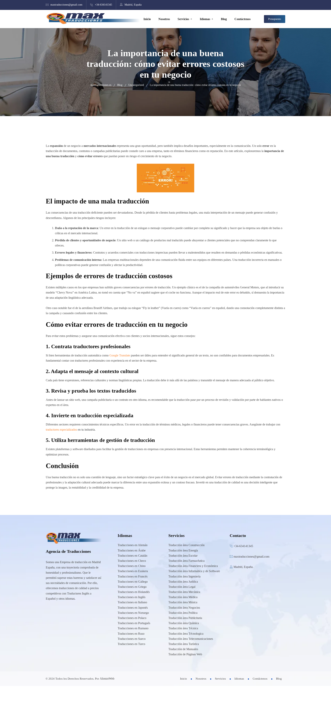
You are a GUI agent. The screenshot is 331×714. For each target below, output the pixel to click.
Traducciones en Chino (132, 566)
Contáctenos (242, 19)
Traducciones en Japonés (133, 607)
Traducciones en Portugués (134, 623)
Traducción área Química (183, 623)
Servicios (183, 19)
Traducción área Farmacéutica (186, 560)
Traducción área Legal (181, 586)
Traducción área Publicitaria (185, 618)
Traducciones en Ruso (131, 633)
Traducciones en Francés (132, 576)
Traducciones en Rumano (133, 628)
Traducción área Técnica (183, 628)
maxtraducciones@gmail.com (66, 4)
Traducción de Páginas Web (185, 654)
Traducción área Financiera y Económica (193, 566)
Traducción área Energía (183, 550)
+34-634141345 (103, 4)
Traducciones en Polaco (132, 618)
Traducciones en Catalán (132, 555)
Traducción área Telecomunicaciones (190, 638)
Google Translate (119, 355)
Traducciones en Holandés (134, 592)
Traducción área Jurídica (183, 581)
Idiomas (205, 19)
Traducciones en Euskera (133, 571)
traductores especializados (61, 429)
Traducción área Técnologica (185, 633)
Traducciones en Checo (132, 560)
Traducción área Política (182, 612)
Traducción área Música (182, 602)
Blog (224, 19)
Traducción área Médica (182, 597)
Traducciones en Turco (131, 644)
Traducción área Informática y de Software (194, 571)
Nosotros (164, 19)
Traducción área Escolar (182, 555)
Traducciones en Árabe (132, 550)
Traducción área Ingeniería (184, 576)
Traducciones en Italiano (132, 602)
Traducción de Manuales (183, 649)
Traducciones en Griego (132, 586)
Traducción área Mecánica (184, 592)
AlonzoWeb (107, 678)
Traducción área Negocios (184, 607)
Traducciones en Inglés (131, 597)
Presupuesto (274, 19)
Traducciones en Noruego (133, 612)
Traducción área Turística (183, 644)
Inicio (147, 19)
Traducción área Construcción (186, 545)
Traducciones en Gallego (133, 581)
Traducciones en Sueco (132, 638)
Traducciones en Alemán (132, 545)
